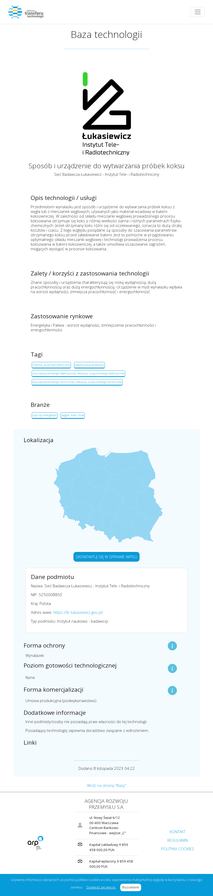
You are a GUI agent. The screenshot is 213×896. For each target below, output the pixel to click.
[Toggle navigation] (198, 12)
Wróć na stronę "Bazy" (106, 785)
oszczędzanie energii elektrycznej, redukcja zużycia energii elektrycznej (78, 373)
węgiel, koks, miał (73, 415)
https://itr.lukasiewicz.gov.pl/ (78, 612)
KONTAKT (177, 831)
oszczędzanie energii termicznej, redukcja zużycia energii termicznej (77, 382)
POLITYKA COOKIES (177, 848)
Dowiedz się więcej (101, 887)
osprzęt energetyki (44, 415)
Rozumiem (131, 887)
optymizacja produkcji (89, 365)
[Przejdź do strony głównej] (28, 12)
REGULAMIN (177, 840)
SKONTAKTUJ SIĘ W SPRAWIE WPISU (106, 556)
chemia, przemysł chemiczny (51, 365)
